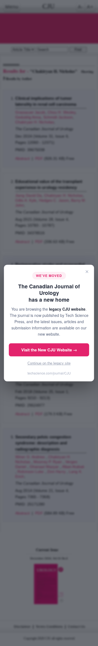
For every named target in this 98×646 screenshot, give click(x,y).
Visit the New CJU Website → (49, 350)
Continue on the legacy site (49, 363)
